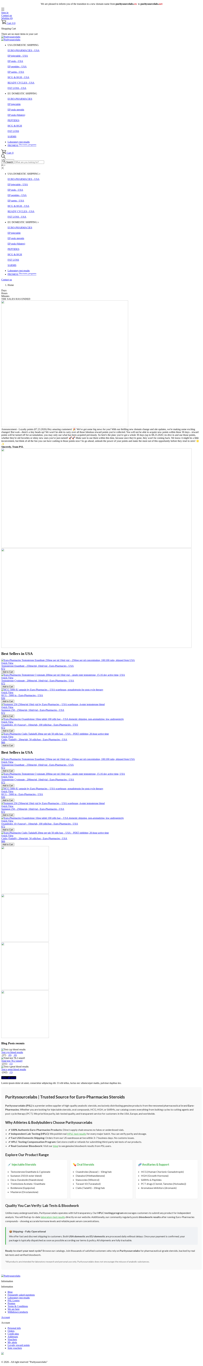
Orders (11, 1331)
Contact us (6, 15)
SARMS (12, 136)
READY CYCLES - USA (21, 82)
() (9, 1055)
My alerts (12, 1342)
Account (5, 1317)
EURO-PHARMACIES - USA (23, 50)
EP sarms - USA (16, 72)
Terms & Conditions (18, 1306)
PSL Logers (14, 1300)
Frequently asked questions (21, 1294)
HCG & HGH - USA (18, 77)
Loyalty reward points (19, 1345)
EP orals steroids (16, 109)
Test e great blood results (13, 1069)
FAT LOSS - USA (17, 88)
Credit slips (13, 1333)
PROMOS (22, 145)
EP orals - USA (15, 61)
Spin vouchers (15, 1348)
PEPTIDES (13, 120)
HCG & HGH (15, 125)
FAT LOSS (13, 131)
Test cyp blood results (12, 1052)
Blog (10, 1292)
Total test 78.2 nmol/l (11, 1061)
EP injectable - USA (18, 55)
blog (55, 1145)
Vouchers (12, 1339)
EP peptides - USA (17, 66)
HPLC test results (76, 1133)
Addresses (13, 1336)
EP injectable (14, 104)
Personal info (14, 1328)
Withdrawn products (18, 1312)
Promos (11, 1303)
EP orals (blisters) (16, 115)
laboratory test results (53, 1216)
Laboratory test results (19, 142)
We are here (14, 1309)
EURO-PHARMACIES (20, 99)
